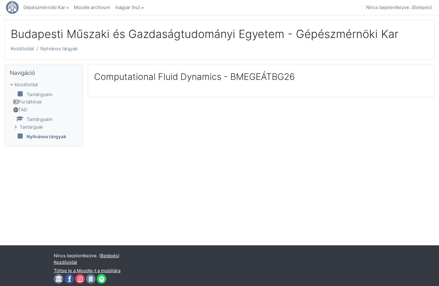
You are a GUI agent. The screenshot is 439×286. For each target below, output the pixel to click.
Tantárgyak (31, 127)
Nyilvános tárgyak (59, 48)
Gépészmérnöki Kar (44, 7)
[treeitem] (44, 110)
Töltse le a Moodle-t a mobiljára (87, 270)
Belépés (421, 7)
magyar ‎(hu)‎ (127, 7)
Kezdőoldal (22, 48)
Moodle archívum (92, 7)
